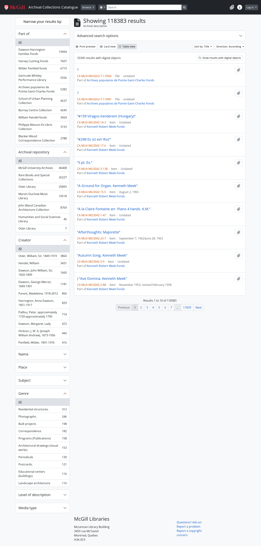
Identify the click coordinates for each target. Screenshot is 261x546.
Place (22, 367)
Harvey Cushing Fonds (42, 62)
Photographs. (42, 417)
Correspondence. (42, 432)
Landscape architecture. (42, 484)
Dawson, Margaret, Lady (42, 324)
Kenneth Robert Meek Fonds (106, 127)
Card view (109, 46)
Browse (87, 7)
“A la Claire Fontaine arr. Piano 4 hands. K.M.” (113, 209)
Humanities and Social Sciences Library (42, 219)
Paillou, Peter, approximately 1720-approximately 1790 (42, 314)
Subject (24, 380)
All (20, 42)
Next (198, 307)
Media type (27, 507)
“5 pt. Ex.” (84, 162)
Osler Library (42, 187)
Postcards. (42, 465)
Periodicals (42, 458)
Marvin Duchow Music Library (42, 196)
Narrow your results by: (42, 21)
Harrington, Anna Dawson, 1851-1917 (42, 303)
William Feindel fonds (42, 118)
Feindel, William (42, 264)
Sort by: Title (202, 46)
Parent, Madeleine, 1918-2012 (42, 294)
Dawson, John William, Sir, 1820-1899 (42, 272)
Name (23, 354)
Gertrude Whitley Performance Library (42, 78)
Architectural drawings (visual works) (42, 448)
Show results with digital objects (221, 58)
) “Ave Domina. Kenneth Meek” (102, 278)
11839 (187, 307)
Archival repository (33, 152)
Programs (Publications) (42, 439)
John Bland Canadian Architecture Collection (42, 207)
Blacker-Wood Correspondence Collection (42, 138)
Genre (23, 393)
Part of (23, 33)
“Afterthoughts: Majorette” (98, 232)
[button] (232, 7)
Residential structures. (42, 410)
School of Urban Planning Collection (42, 101)
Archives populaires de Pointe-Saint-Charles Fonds (42, 89)
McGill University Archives (42, 169)
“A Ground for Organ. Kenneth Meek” (107, 186)
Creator (24, 240)
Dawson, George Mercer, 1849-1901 (42, 284)
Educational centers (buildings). (42, 474)
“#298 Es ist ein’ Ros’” (94, 139)
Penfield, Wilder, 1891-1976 (42, 343)
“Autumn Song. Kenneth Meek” (102, 255)
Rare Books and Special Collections (42, 177)
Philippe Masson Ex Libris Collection (42, 127)
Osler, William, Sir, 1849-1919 (42, 257)
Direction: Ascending (229, 46)
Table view (128, 46)
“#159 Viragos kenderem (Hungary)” (106, 116)
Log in (250, 7)
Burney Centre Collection (42, 111)
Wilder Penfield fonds (42, 69)
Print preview (87, 46)
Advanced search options (97, 35)
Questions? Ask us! (189, 522)
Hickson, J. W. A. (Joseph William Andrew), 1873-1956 (42, 333)
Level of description (34, 494)
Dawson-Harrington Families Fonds (42, 52)
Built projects (42, 425)
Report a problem (188, 526)
